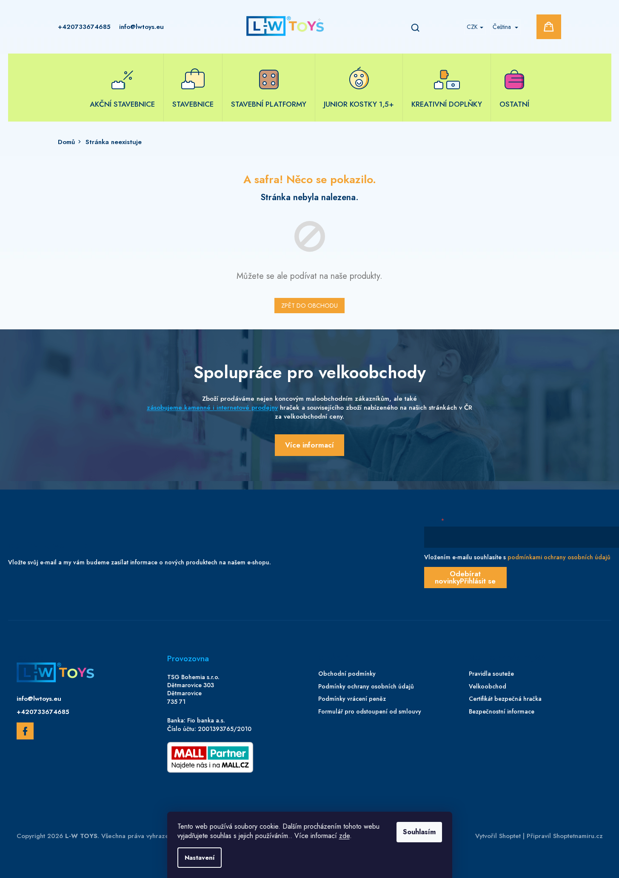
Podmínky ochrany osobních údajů (366, 687)
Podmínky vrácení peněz (352, 699)
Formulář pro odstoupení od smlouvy (369, 712)
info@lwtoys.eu (39, 698)
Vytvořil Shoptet (498, 836)
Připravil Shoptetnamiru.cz (565, 836)
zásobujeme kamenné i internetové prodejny (212, 407)
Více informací (309, 445)
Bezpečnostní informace (501, 712)
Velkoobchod (487, 687)
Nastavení (199, 857)
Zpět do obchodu (309, 305)
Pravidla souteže (491, 674)
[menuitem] (122, 88)
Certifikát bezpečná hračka (505, 699)
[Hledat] (415, 26)
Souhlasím (419, 832)
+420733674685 (43, 712)
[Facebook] (25, 732)
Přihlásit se (478, 581)
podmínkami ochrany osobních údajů (559, 557)
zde (344, 836)
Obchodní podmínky (347, 674)
